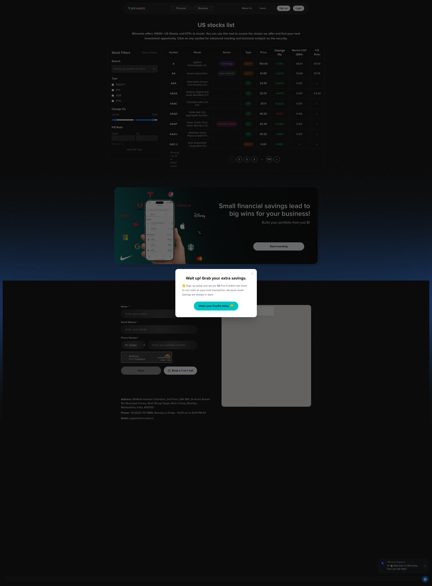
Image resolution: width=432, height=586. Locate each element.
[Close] (252, 273)
